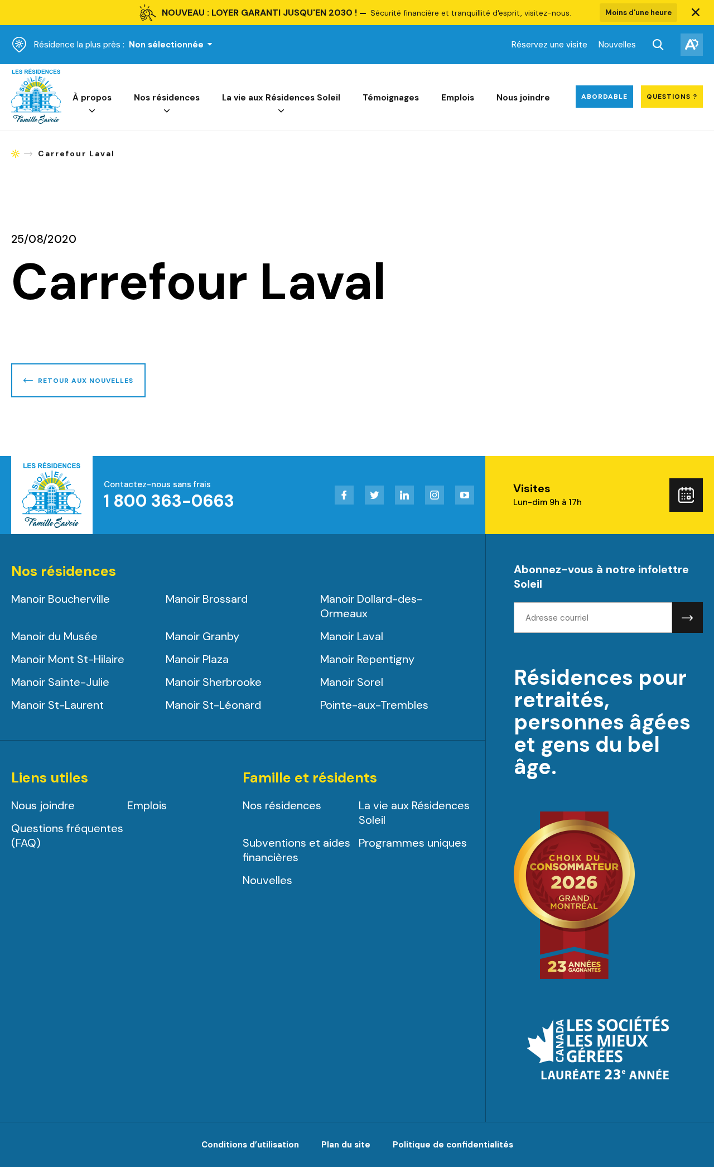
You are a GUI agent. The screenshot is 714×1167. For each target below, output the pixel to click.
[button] (695, 13)
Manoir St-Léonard (213, 705)
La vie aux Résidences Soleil (281, 97)
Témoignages (391, 97)
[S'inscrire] (687, 617)
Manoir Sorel (351, 682)
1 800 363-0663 (169, 501)
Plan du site (345, 1144)
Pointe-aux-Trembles (374, 705)
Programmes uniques (413, 842)
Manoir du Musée (54, 636)
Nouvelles (617, 44)
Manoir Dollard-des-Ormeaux (371, 606)
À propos (92, 97)
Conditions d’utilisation (250, 1144)
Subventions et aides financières (296, 850)
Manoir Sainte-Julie (60, 682)
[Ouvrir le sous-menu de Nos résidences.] (167, 111)
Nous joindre (523, 97)
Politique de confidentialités (453, 1144)
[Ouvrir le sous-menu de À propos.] (92, 111)
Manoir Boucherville (60, 599)
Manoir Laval (351, 636)
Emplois (457, 97)
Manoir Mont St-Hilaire (67, 659)
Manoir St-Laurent (57, 705)
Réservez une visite (549, 44)
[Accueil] (36, 121)
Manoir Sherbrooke (214, 682)
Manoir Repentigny (367, 659)
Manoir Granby (202, 636)
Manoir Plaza (197, 659)
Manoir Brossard (207, 599)
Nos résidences (167, 97)
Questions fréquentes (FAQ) (67, 835)
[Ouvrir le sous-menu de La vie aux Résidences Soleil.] (281, 111)
